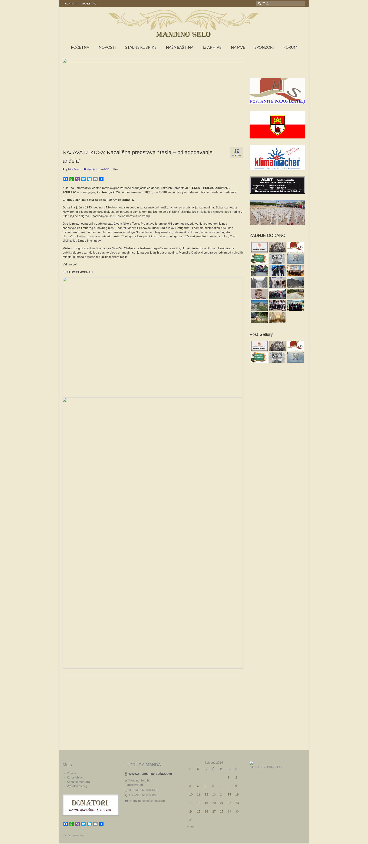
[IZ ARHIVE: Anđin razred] (277, 247)
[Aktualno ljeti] (277, 294)
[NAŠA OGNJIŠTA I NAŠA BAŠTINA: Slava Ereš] (259, 282)
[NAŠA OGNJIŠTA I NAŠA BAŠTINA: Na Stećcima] (259, 305)
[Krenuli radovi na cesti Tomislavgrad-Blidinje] (295, 294)
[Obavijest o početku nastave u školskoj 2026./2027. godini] (259, 259)
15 (229, 794)
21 (221, 803)
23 (237, 803)
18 (198, 803)
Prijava (71, 773)
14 (221, 794)
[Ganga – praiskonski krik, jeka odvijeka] (277, 305)
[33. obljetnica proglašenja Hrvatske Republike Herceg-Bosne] (259, 247)
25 (198, 811)
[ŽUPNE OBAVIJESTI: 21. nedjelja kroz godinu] (277, 317)
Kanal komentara (78, 781)
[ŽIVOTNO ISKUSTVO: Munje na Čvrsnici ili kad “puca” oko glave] (295, 282)
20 (214, 803)
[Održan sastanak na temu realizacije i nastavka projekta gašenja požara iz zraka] (277, 282)
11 (198, 794)
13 (214, 794)
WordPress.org (77, 786)
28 (221, 811)
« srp (190, 826)
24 (191, 811)
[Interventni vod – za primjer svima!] (259, 270)
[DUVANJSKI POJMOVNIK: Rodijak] (259, 294)
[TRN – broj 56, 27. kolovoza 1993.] (277, 259)
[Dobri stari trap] (259, 317)
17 (191, 803)
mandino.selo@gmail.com (147, 800)
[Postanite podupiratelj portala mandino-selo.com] (295, 247)
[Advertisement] (278, 69)
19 (206, 803)
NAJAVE (105, 169)
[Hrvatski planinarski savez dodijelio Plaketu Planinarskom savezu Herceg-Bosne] (295, 259)
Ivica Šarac (74, 169)
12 (206, 794)
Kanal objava (75, 777)
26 (206, 811)
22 (229, 803)
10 (191, 794)
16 (237, 794)
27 (214, 811)
